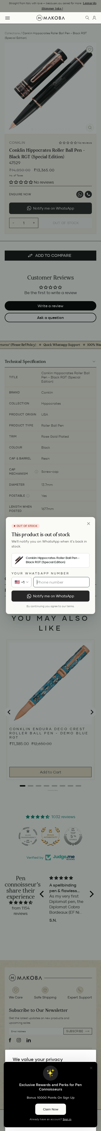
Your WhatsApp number (41, 573)
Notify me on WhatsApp (53, 596)
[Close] (88, 523)
